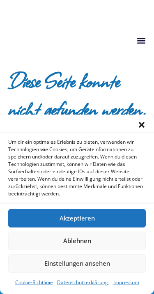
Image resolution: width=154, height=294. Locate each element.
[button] (142, 125)
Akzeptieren (77, 218)
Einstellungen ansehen (77, 263)
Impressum (126, 282)
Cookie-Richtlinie (34, 282)
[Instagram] (9, 8)
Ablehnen (77, 241)
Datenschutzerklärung (83, 282)
